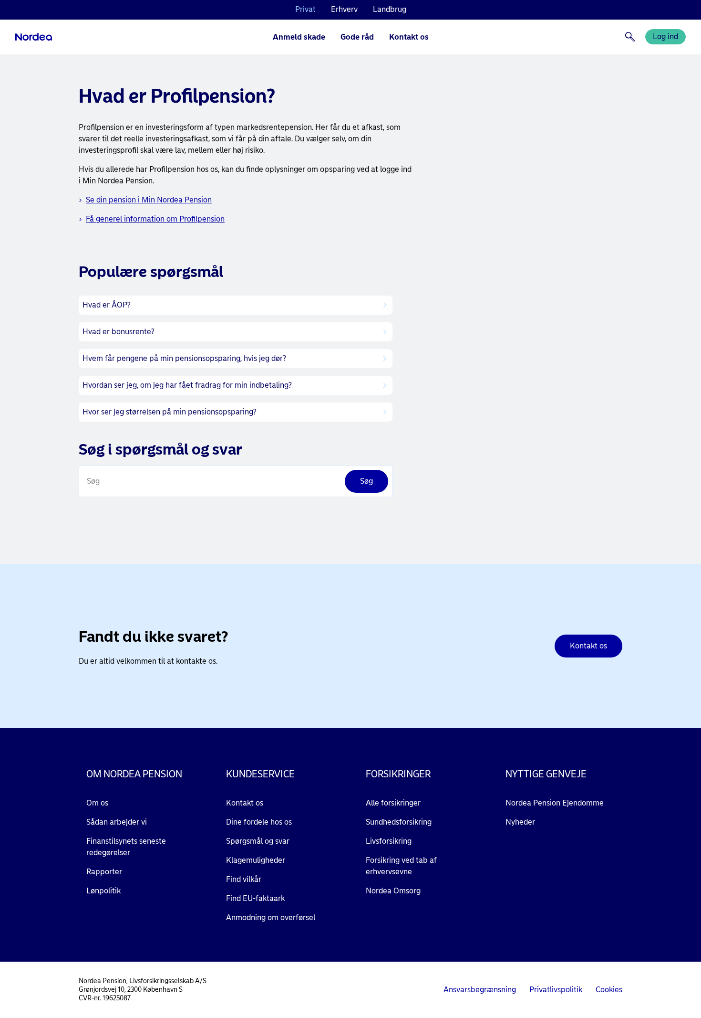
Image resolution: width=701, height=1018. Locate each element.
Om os (97, 802)
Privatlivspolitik (555, 989)
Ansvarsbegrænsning (479, 989)
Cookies (609, 989)
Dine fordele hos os (259, 822)
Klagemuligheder (255, 860)
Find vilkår (243, 879)
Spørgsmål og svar (257, 841)
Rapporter (104, 871)
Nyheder (520, 822)
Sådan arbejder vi (116, 822)
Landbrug (389, 9)
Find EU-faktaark (255, 898)
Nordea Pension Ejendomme (554, 802)
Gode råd (357, 37)
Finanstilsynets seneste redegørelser (126, 847)
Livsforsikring (389, 841)
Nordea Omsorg (393, 890)
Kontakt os (409, 37)
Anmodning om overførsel (270, 917)
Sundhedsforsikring (399, 822)
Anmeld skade (299, 37)
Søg (93, 481)
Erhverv (344, 9)
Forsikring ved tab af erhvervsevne (401, 866)
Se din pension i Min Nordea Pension (149, 199)
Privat (305, 9)
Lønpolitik (103, 890)
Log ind (665, 36)
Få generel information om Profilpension (155, 218)
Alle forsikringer (393, 802)
